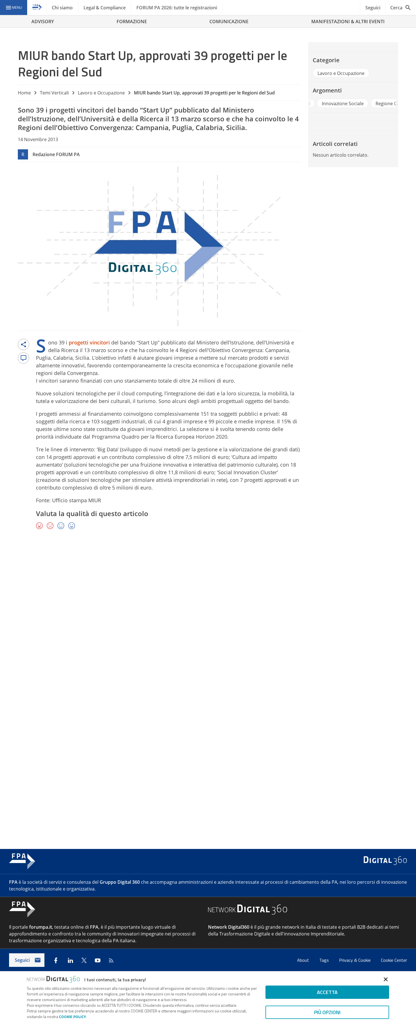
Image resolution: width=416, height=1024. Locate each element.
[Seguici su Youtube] (97, 960)
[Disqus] (208, 616)
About (303, 960)
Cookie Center (394, 960)
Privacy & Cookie (355, 960)
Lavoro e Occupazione (101, 93)
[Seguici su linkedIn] (70, 960)
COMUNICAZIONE (228, 21)
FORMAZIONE (132, 21)
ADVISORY (42, 21)
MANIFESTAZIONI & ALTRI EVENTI (348, 21)
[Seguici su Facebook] (55, 960)
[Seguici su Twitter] (84, 960)
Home (24, 93)
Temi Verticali (54, 93)
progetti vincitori (76, 110)
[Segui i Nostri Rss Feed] (111, 960)
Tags (324, 960)
